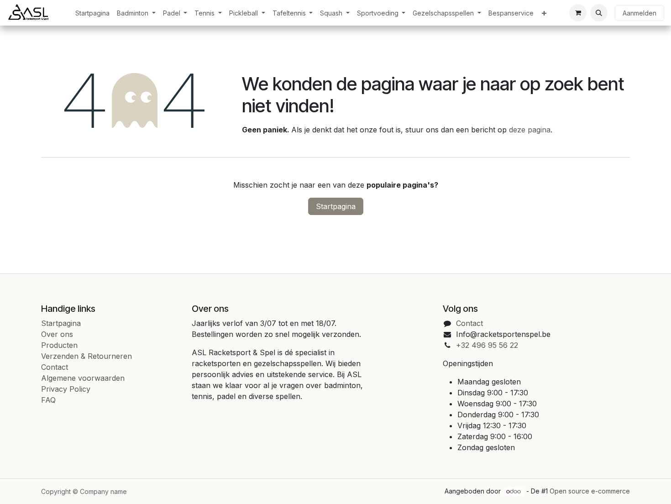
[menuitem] (92, 13)
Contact (54, 367)
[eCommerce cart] (578, 12)
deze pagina (529, 129)
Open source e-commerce (590, 491)
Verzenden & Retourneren (86, 356)
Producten (59, 345)
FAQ (48, 399)
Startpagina (336, 206)
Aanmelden (639, 13)
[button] (599, 12)
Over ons (57, 334)
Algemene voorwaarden (83, 378)
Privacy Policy (65, 389)
